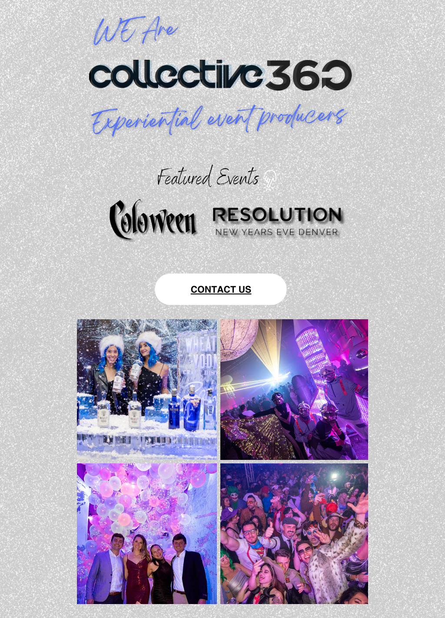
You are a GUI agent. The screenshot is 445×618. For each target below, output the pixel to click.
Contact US (221, 288)
